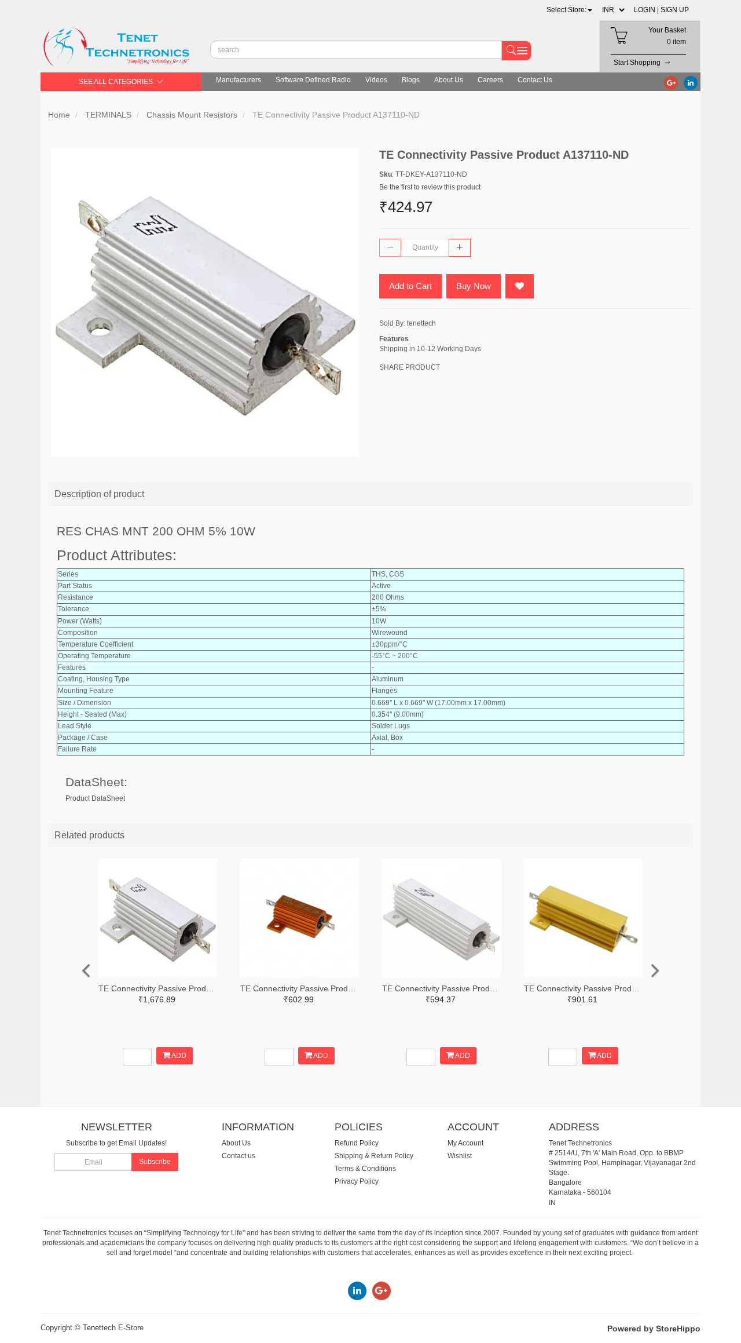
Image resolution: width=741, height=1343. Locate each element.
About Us (448, 80)
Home (59, 114)
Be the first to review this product (429, 187)
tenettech (421, 323)
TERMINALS (108, 114)
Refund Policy (357, 1143)
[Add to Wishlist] (519, 286)
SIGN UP (675, 10)
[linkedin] (691, 82)
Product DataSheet (95, 798)
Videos (376, 80)
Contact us (238, 1156)
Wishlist (459, 1156)
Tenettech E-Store (113, 1327)
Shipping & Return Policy (374, 1156)
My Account (465, 1143)
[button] (569, 10)
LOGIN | (646, 10)
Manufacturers (238, 80)
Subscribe (155, 1162)
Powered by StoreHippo (653, 1328)
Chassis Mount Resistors (191, 114)
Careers (490, 80)
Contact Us (535, 80)
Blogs (411, 80)
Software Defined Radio (313, 80)
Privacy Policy (357, 1181)
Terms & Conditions (365, 1169)
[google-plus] (671, 82)
